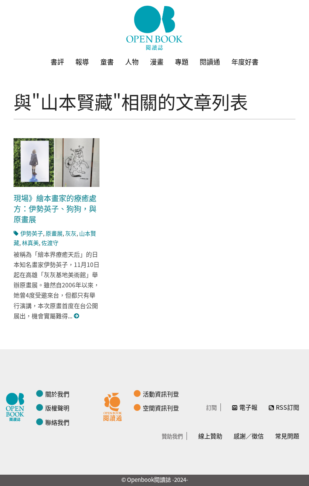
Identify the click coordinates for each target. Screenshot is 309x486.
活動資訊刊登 (161, 393)
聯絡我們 (57, 422)
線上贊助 (210, 435)
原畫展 (54, 233)
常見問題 (287, 435)
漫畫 (157, 61)
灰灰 (70, 233)
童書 (107, 61)
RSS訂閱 (287, 407)
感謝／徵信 (249, 435)
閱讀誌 (17, 406)
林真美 (30, 243)
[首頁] (154, 28)
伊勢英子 (31, 233)
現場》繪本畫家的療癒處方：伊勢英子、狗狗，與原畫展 (55, 209)
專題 (181, 61)
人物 (132, 61)
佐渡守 (49, 243)
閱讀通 (210, 61)
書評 (57, 61)
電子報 (248, 407)
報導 (82, 61)
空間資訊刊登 (161, 407)
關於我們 (57, 393)
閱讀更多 (77, 316)
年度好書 (245, 61)
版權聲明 (57, 407)
